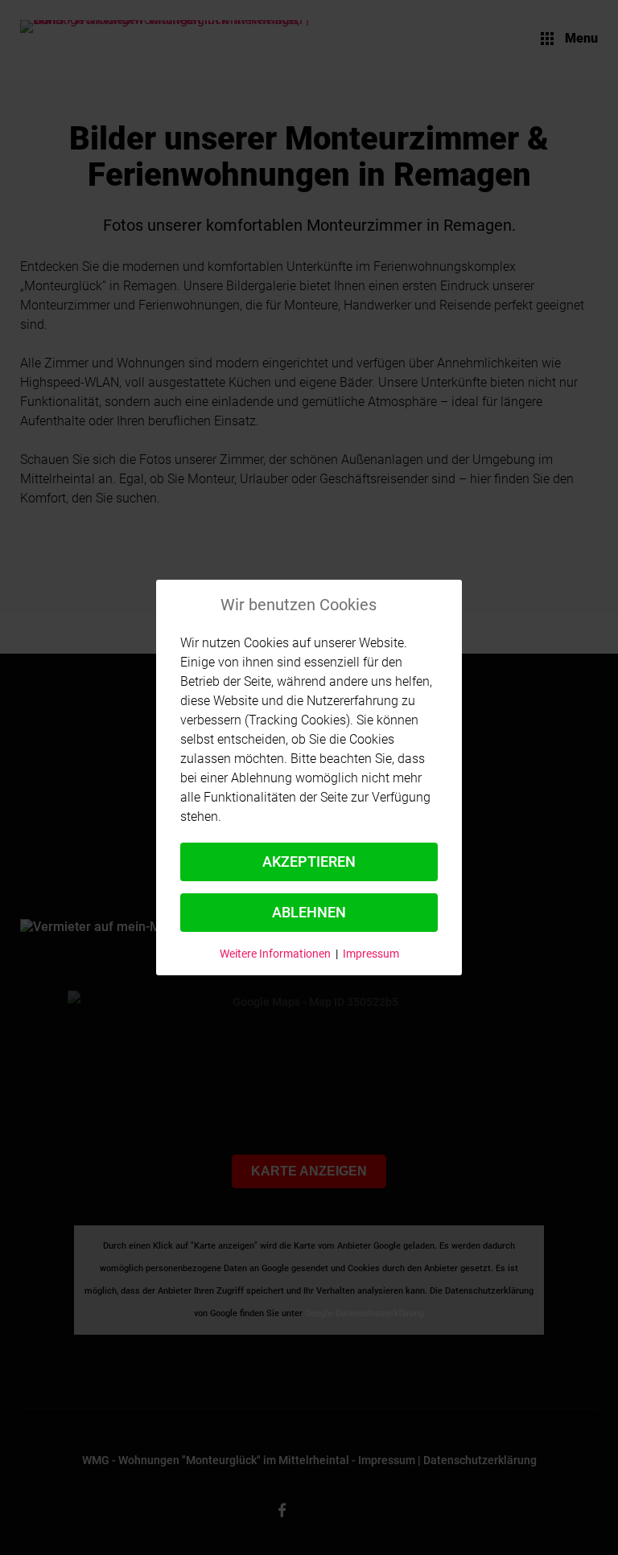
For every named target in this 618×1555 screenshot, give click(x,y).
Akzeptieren (309, 861)
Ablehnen (309, 912)
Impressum (371, 953)
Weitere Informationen (275, 953)
